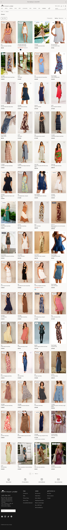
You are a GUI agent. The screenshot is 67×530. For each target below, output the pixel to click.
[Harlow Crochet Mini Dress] (8, 32)
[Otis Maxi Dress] (25, 362)
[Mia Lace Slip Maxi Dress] (58, 453)
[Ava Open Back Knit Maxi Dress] (41, 63)
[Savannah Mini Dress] (41, 392)
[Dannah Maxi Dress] (8, 422)
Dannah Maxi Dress (5, 435)
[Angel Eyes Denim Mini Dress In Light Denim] (58, 392)
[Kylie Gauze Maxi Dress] (8, 272)
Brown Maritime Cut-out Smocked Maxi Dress (58, 227)
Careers (48, 498)
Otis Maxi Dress (21, 376)
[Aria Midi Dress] (8, 303)
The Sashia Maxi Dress (22, 226)
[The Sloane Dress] (58, 362)
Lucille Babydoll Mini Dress (39, 46)
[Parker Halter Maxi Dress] (8, 212)
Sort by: (56, 18)
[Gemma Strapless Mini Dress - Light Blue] (35, 289)
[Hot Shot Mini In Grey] (58, 32)
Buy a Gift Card (38, 505)
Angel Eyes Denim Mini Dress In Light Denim (58, 406)
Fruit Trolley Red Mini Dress (56, 165)
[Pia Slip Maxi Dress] (41, 362)
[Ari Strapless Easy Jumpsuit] (41, 122)
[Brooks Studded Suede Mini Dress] (25, 422)
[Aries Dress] (58, 182)
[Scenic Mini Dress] (25, 242)
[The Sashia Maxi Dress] (25, 212)
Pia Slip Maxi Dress (38, 376)
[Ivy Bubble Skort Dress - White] (18, 49)
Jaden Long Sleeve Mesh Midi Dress (25, 467)
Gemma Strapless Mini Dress (40, 285)
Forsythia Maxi (54, 346)
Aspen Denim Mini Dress (22, 106)
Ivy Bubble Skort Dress (22, 46)
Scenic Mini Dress (21, 256)
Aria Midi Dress (4, 317)
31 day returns (25, 482)
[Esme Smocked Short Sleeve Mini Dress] (8, 182)
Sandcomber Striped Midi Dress (24, 165)
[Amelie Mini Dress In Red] (25, 333)
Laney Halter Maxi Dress (22, 317)
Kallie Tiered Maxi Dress (5, 346)
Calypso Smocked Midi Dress (6, 405)
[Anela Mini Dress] (58, 422)
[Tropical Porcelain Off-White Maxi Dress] (41, 152)
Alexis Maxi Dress (37, 106)
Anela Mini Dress (54, 435)
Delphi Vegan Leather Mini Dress (40, 346)
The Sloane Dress (54, 376)
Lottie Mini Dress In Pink (55, 317)
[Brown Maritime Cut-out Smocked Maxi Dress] (58, 212)
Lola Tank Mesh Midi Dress (39, 467)
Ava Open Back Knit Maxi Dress (40, 77)
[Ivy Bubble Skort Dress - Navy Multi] (20, 49)
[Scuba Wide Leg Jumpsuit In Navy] (41, 422)
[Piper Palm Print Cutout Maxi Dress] (8, 63)
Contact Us (25, 493)
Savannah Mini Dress (38, 405)
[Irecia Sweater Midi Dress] (58, 93)
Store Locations (50, 495)
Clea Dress (20, 136)
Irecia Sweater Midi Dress (56, 106)
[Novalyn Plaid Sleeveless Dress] (8, 93)
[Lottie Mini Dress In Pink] (58, 303)
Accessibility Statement (27, 502)
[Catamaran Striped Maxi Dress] (58, 122)
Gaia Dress (20, 77)
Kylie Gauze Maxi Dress (5, 285)
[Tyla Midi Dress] (8, 453)
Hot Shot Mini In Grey (55, 46)
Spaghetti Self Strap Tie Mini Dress (7, 256)
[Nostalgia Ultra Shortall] (58, 242)
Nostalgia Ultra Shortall (55, 256)
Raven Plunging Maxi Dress (6, 376)
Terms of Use (25, 500)
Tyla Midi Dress (4, 467)
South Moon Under (8, 524)
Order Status (37, 495)
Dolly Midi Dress (37, 226)
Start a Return (38, 498)
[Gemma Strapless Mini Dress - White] (37, 289)
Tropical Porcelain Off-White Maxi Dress (41, 166)
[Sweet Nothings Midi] (58, 63)
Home (2, 11)
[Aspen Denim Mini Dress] (25, 93)
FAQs (24, 495)
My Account (37, 493)
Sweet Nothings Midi (55, 77)
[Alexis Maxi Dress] (41, 93)
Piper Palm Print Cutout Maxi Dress (7, 77)
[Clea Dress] (25, 122)
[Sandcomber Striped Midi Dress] (25, 152)
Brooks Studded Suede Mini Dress (24, 435)
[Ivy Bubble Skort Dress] (25, 32)
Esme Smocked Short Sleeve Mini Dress (7, 197)
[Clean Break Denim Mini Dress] (41, 182)
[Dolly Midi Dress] (41, 212)
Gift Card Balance (39, 507)
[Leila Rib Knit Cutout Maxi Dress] (25, 272)
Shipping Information (39, 500)
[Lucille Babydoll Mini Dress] (41, 32)
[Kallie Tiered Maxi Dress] (8, 333)
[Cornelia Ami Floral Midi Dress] (8, 152)
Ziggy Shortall (3, 136)
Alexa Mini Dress (54, 285)
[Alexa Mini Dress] (58, 272)
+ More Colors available (39, 439)
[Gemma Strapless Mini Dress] (41, 272)
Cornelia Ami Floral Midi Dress (7, 165)
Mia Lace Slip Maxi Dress (56, 467)
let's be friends (42, 482)
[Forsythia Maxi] (58, 333)
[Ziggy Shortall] (8, 122)
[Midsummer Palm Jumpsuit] (41, 242)
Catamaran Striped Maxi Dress (57, 136)
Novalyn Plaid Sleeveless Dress (7, 106)
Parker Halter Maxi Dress (5, 226)
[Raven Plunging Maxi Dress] (8, 362)
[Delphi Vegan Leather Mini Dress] (41, 333)
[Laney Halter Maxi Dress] (25, 303)
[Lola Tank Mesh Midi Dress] (41, 453)
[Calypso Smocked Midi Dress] (8, 392)
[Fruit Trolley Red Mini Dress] (58, 152)
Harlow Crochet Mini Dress (6, 46)
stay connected (58, 482)
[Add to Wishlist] (13, 22)
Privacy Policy (26, 498)
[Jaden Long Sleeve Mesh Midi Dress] (25, 453)
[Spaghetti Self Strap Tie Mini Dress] (8, 242)
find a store (8, 482)
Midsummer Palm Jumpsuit (39, 256)
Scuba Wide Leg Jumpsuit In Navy (41, 435)
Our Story (49, 493)
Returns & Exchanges (39, 502)
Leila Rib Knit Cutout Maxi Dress (24, 285)
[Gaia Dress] (25, 63)
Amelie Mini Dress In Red (22, 346)
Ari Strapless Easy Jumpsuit (39, 136)
